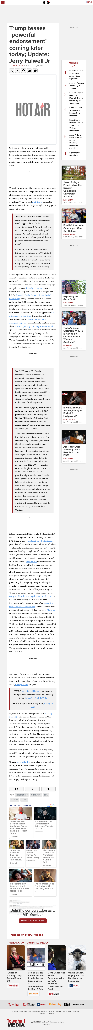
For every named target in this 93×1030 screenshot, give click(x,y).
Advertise (44, 1011)
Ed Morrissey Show (25, 1011)
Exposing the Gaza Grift (70, 298)
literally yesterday (34, 288)
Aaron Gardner (24, 761)
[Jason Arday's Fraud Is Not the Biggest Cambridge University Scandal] (74, 172)
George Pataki (21, 684)
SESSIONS (14, 800)
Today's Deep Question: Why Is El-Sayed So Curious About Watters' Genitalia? (73, 335)
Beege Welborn (69, 234)
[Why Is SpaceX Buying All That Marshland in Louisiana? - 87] (77, 957)
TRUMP (24, 800)
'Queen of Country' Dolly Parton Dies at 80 (14, 976)
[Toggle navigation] (3, 3)
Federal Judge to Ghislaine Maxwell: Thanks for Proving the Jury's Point (76, 98)
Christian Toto (69, 419)
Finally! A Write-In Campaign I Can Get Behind (73, 228)
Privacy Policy (66, 1011)
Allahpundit (16, 66)
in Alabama (49, 610)
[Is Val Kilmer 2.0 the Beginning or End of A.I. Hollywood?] (74, 398)
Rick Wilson (31, 561)
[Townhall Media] (16, 1023)
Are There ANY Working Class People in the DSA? (71, 451)
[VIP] (89, 3)
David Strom (68, 200)
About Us (15, 1011)
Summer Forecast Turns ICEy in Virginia (76, 86)
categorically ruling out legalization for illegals (30, 596)
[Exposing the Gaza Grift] (74, 286)
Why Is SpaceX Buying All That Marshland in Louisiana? (76, 976)
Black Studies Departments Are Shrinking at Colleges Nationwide (76, 125)
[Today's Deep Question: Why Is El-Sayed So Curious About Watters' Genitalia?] (74, 318)
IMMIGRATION (36, 795)
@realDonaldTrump (31, 691)
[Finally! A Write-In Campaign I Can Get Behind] (74, 215)
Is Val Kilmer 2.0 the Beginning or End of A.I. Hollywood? (73, 412)
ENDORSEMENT (22, 795)
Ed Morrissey (68, 345)
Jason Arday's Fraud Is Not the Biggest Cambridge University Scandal (72, 189)
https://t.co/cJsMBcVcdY (36, 698)
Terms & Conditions (55, 1011)
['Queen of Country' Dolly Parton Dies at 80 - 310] (16, 957)
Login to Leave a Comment (33, 920)
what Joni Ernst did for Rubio (39, 540)
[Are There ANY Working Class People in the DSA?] (74, 437)
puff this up (37, 201)
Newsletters (36, 1011)
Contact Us (75, 1011)
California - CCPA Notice (46, 1014)
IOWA (46, 795)
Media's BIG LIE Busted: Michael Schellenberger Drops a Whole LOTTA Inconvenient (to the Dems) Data (35, 981)
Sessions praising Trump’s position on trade (34, 326)
